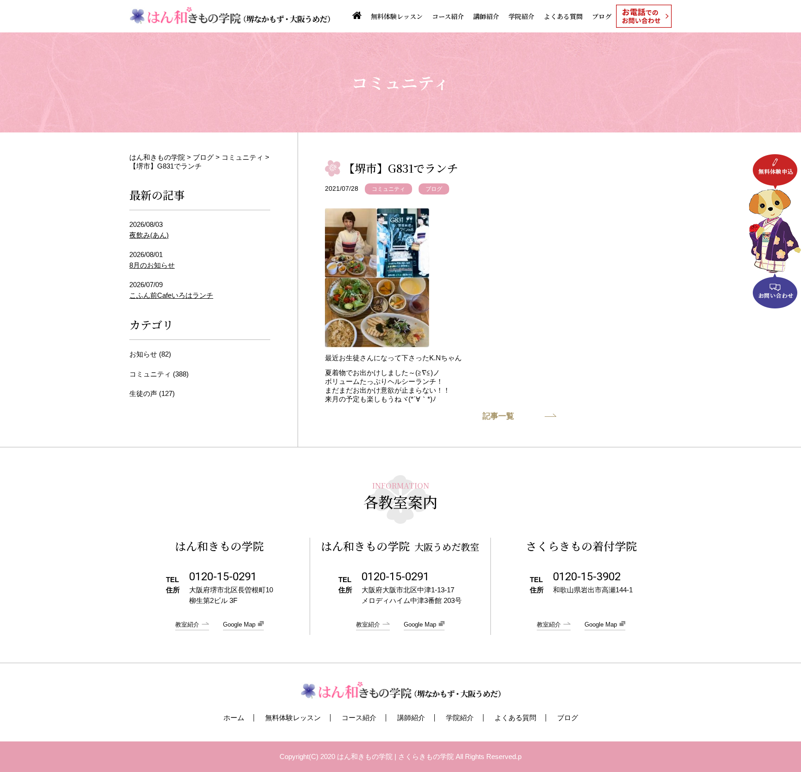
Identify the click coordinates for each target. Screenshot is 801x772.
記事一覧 (498, 416)
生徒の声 (143, 393)
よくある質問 (563, 16)
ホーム (233, 718)
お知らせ (143, 354)
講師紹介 (486, 16)
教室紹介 (187, 624)
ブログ (601, 16)
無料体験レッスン (397, 16)
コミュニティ (388, 189)
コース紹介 (448, 16)
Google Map (239, 624)
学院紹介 (521, 16)
